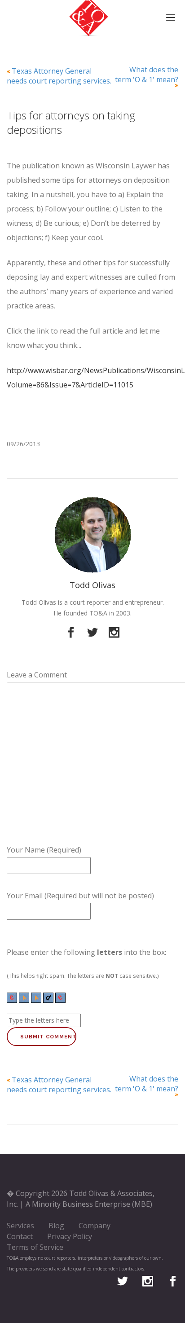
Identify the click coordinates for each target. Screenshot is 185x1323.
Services (20, 1226)
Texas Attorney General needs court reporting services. (59, 76)
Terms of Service (35, 1247)
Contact (20, 1236)
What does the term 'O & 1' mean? (146, 74)
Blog (56, 1226)
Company (94, 1226)
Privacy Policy (69, 1236)
